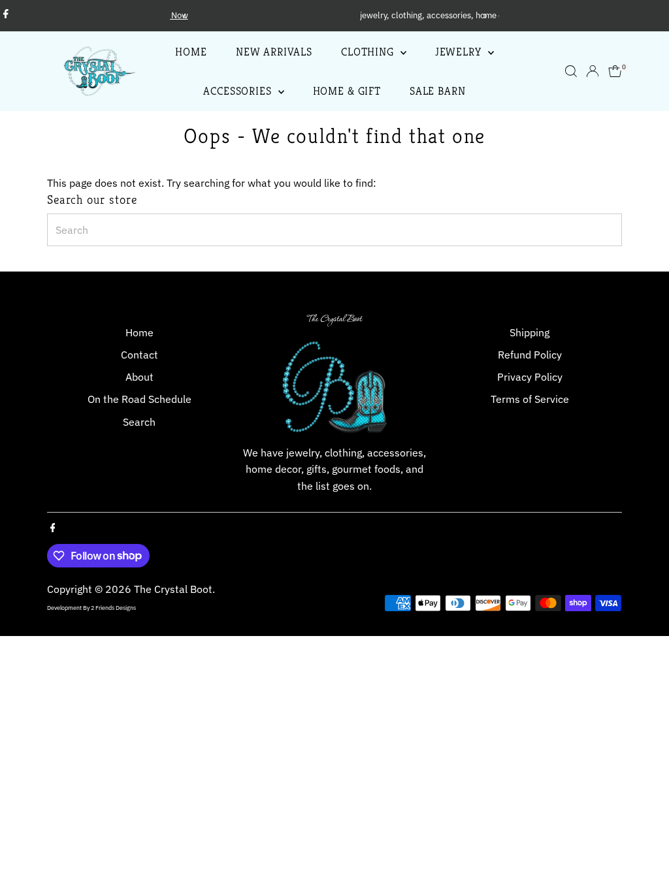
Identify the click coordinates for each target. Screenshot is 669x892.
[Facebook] (6, 15)
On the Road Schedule (139, 399)
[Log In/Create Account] (592, 71)
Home (190, 51)
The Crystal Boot (173, 589)
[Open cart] (615, 71)
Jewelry (460, 51)
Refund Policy (530, 354)
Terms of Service (530, 399)
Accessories (238, 91)
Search (139, 421)
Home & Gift (347, 91)
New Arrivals (274, 51)
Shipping (529, 332)
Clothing (369, 51)
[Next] (484, 16)
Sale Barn (438, 91)
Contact (139, 354)
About (139, 376)
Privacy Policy (530, 376)
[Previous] (184, 16)
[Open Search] (571, 71)
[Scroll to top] (643, 856)
